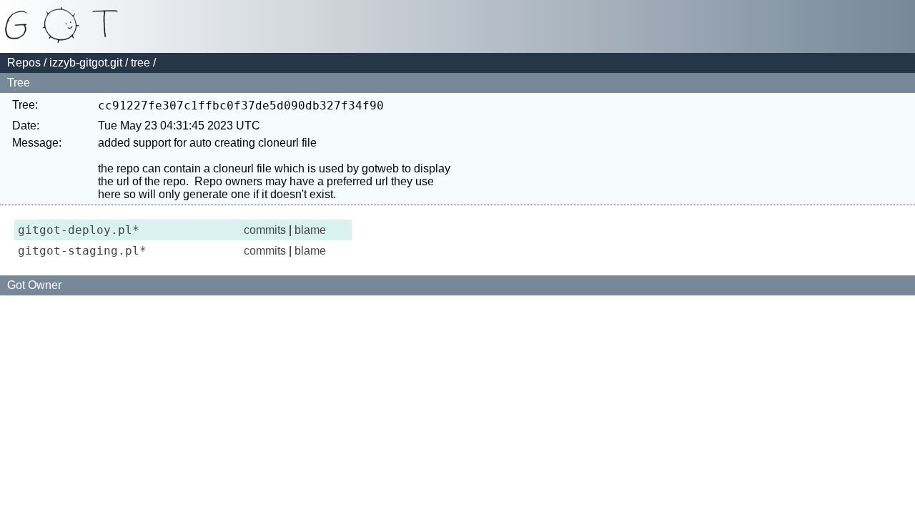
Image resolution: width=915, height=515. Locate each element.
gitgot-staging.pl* (82, 251)
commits (265, 230)
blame (310, 230)
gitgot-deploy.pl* (78, 230)
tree (140, 63)
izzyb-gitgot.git (85, 63)
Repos (24, 63)
